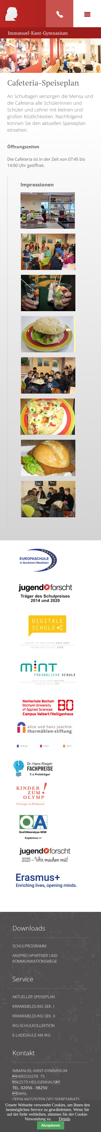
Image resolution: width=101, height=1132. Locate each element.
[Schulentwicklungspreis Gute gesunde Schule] (47, 687)
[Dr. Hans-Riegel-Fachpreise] (33, 776)
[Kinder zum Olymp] (33, 808)
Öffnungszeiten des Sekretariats (46, 1099)
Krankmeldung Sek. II (33, 1015)
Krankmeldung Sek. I (33, 1006)
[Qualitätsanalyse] (38, 573)
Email (19, 1093)
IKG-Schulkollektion (33, 1025)
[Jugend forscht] (44, 605)
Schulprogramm (29, 945)
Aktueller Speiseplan (33, 996)
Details (64, 1119)
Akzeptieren (50, 1125)
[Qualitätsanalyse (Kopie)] (47, 890)
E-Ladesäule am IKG (31, 1035)
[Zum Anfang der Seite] (28, 909)
